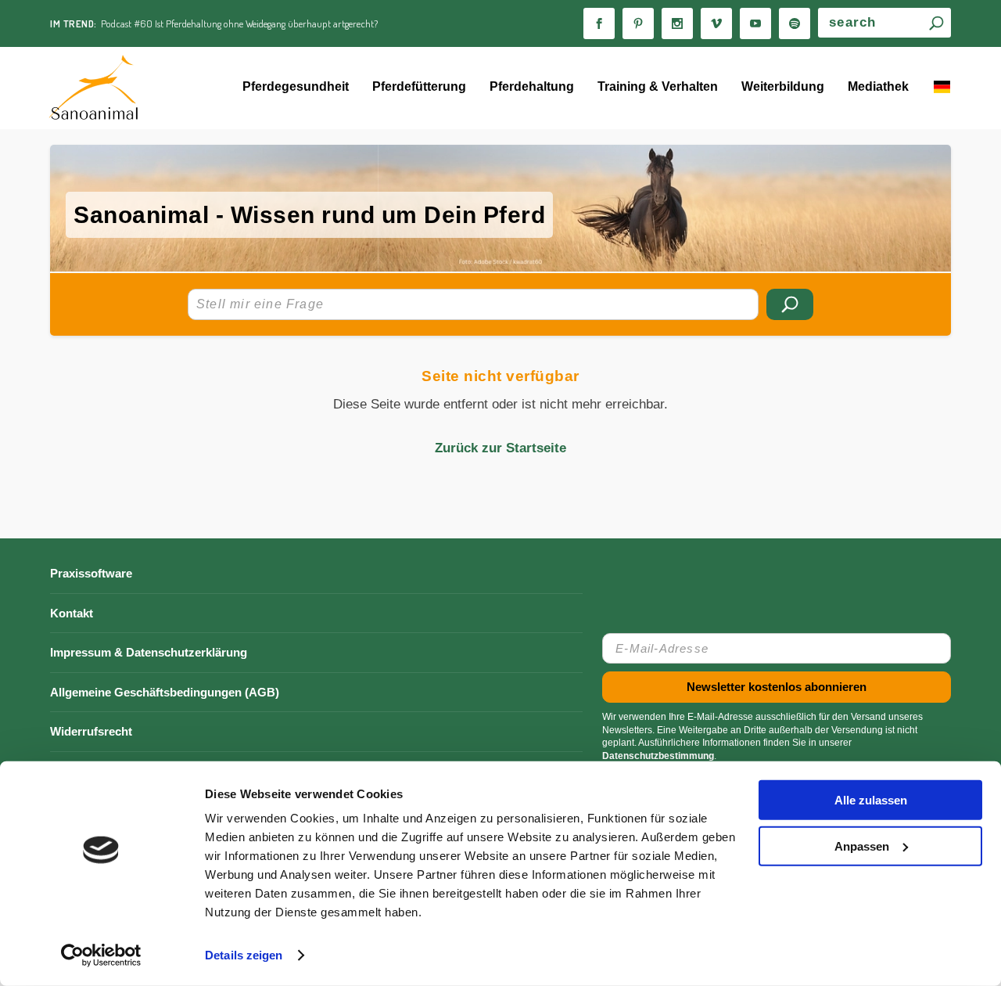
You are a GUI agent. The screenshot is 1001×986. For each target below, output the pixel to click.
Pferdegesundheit (295, 86)
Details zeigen (243, 955)
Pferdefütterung (419, 86)
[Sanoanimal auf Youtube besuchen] (755, 23)
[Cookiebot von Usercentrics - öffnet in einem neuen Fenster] (101, 955)
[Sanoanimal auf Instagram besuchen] (677, 23)
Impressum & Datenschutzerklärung (148, 652)
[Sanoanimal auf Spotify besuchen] (794, 23)
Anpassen (861, 845)
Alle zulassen (870, 800)
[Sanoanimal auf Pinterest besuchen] (638, 23)
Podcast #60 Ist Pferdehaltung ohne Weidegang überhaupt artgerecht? (239, 23)
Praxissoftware (91, 573)
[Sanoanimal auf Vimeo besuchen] (716, 23)
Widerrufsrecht (91, 731)
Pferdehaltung (532, 86)
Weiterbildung (782, 86)
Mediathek (878, 86)
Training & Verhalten (657, 86)
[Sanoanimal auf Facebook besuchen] (599, 23)
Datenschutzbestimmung (658, 755)
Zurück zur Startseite (500, 448)
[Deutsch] (941, 88)
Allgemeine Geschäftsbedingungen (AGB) (164, 692)
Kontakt (71, 613)
